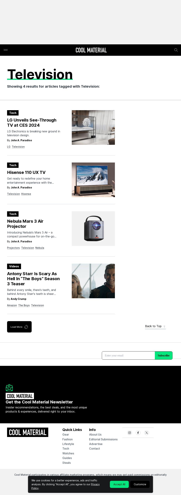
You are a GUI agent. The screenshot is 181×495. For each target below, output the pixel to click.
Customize (140, 484)
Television (18, 146)
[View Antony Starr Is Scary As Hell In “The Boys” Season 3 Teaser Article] (93, 281)
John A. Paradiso (21, 140)
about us (95, 434)
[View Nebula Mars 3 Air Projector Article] (93, 228)
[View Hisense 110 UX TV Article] (93, 180)
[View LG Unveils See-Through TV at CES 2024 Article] (93, 127)
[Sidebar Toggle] (5, 50)
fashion (67, 439)
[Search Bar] (176, 50)
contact (94, 448)
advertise (96, 444)
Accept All (119, 484)
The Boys (24, 305)
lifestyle (68, 444)
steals (66, 462)
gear (65, 434)
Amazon (12, 305)
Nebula (39, 247)
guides (67, 458)
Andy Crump (18, 298)
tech (65, 448)
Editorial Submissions (103, 439)
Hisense (26, 193)
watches (68, 453)
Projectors (13, 247)
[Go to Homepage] (91, 50)
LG (8, 146)
